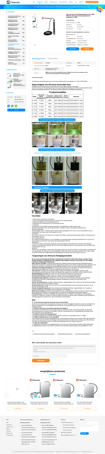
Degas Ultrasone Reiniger (16, 60)
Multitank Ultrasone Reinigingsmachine (16, 29)
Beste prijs (73, 49)
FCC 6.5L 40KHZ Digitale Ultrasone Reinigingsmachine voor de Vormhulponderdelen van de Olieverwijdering (49, 428)
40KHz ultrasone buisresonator (65, 334)
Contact (16, 110)
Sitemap (8, 431)
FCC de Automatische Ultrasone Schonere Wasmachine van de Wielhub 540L (28, 435)
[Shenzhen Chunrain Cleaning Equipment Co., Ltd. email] (8, 106)
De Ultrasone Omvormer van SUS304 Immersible (43, 334)
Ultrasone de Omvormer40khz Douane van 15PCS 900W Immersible (85, 404)
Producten (9, 424)
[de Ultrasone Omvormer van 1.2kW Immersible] (10, 75)
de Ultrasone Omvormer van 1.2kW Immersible (18, 75)
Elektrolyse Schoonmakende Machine (16, 48)
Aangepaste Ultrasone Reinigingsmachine (16, 52)
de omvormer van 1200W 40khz (82, 334)
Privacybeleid (9, 435)
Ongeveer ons (9, 426)
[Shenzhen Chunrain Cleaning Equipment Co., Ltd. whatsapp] (12, 106)
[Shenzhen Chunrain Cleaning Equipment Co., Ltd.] (13, 2)
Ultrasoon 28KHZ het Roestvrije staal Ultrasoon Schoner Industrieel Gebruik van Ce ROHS (28, 428)
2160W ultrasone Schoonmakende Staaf (19, 85)
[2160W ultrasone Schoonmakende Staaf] (10, 85)
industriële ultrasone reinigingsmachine (16, 25)
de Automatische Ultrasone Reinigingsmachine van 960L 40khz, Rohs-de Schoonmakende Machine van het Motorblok (28, 442)
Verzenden (41, 360)
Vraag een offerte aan (92, 2)
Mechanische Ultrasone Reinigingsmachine (16, 56)
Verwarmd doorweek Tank (16, 36)
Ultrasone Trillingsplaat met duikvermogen (17, 80)
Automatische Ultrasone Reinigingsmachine (16, 17)
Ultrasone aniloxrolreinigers (16, 63)
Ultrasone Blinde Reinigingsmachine (16, 40)
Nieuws (8, 429)
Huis (7, 422)
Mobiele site (9, 433)
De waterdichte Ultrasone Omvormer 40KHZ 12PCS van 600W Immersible (15, 404)
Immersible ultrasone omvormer (16, 44)
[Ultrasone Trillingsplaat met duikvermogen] (10, 80)
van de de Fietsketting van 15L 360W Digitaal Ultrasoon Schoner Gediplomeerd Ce (49, 442)
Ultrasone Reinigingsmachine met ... (16, 32)
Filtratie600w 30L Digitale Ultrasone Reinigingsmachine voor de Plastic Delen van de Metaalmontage (49, 435)
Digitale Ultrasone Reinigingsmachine (16, 21)
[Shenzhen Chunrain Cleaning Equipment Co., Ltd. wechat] (16, 106)
